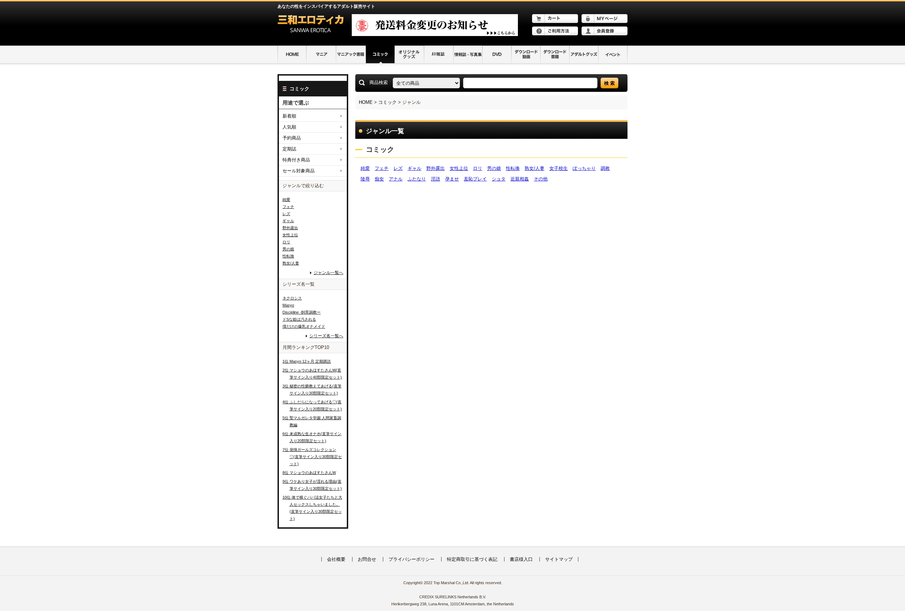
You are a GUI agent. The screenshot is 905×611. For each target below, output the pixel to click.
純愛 (365, 168)
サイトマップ (559, 559)
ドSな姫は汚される (299, 319)
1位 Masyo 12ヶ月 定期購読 (306, 361)
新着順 (289, 116)
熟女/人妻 (534, 168)
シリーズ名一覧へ (326, 336)
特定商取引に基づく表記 (472, 559)
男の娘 (494, 168)
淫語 (435, 179)
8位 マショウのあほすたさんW (309, 472)
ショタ (499, 179)
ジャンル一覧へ (328, 273)
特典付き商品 (296, 159)
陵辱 (365, 179)
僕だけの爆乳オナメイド (303, 326)
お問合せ (367, 559)
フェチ (382, 168)
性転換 (513, 168)
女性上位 (459, 168)
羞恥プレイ (475, 179)
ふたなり (417, 179)
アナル (396, 179)
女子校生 (558, 168)
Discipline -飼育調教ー (301, 312)
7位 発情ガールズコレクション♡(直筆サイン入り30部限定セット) (312, 456)
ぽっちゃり (584, 168)
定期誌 (289, 149)
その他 (541, 179)
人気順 (289, 127)
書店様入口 (521, 559)
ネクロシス (292, 298)
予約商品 (291, 138)
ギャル (414, 168)
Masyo (288, 305)
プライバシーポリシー (411, 559)
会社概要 (336, 559)
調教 (605, 168)
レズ (398, 168)
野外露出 (435, 168)
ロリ (477, 168)
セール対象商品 (298, 170)
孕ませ (452, 179)
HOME (366, 102)
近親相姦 (519, 179)
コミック (387, 102)
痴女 (379, 179)
